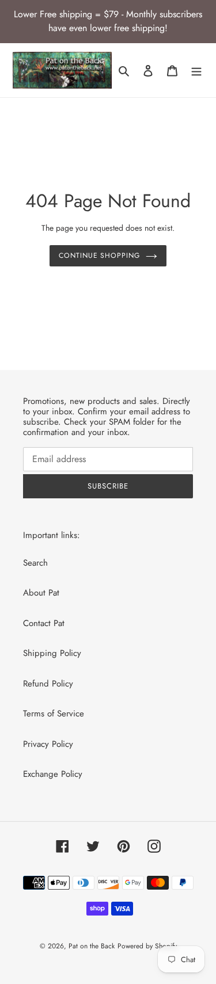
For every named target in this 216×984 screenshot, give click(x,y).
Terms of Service (53, 713)
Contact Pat (44, 623)
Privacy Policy (48, 744)
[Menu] (196, 70)
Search (35, 562)
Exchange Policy (52, 774)
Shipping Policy (52, 653)
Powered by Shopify (147, 946)
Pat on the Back (92, 946)
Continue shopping (100, 255)
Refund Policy (48, 683)
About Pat (41, 592)
